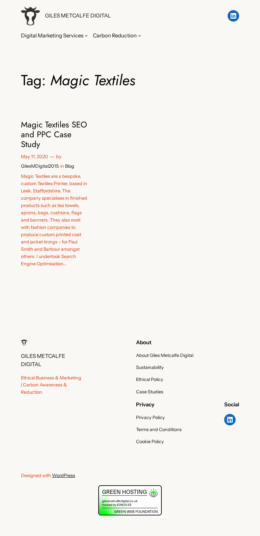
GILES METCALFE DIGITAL (78, 15)
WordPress (63, 475)
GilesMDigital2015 (40, 166)
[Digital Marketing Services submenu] (86, 35)
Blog (69, 166)
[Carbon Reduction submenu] (139, 35)
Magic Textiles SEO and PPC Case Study (54, 135)
